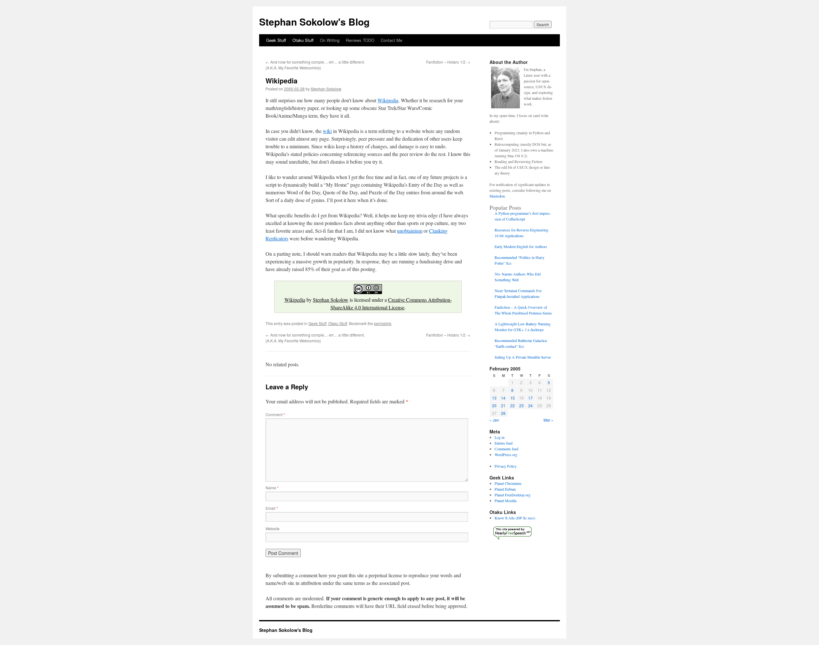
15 (512, 397)
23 (521, 405)
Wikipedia (388, 100)
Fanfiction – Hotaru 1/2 (448, 62)
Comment (275, 414)
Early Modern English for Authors (521, 246)
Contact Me (391, 40)
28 (503, 413)
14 (503, 397)
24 (530, 405)
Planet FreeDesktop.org (512, 494)
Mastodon (497, 195)
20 (494, 405)
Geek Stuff (276, 40)
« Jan (494, 420)
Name (272, 487)
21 (503, 405)
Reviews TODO (360, 40)
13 (494, 397)
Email (272, 508)
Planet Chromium (508, 483)
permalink (382, 323)
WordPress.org (506, 454)
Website (273, 528)
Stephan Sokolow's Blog (314, 21)
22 (512, 405)
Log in (500, 437)
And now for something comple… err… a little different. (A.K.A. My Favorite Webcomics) (315, 64)
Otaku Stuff (303, 40)
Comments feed (506, 448)
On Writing (329, 40)
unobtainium (409, 230)
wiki (327, 131)
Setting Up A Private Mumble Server (523, 357)
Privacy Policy (506, 466)
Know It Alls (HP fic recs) (515, 517)
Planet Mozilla (505, 500)
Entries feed (504, 443)
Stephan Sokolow (326, 88)
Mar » (548, 420)
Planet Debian (505, 489)
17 (530, 397)
